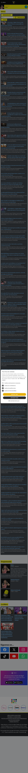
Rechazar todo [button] (14, 397)
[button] (14, 401)
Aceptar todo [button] (14, 394)
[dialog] (14, 386)
